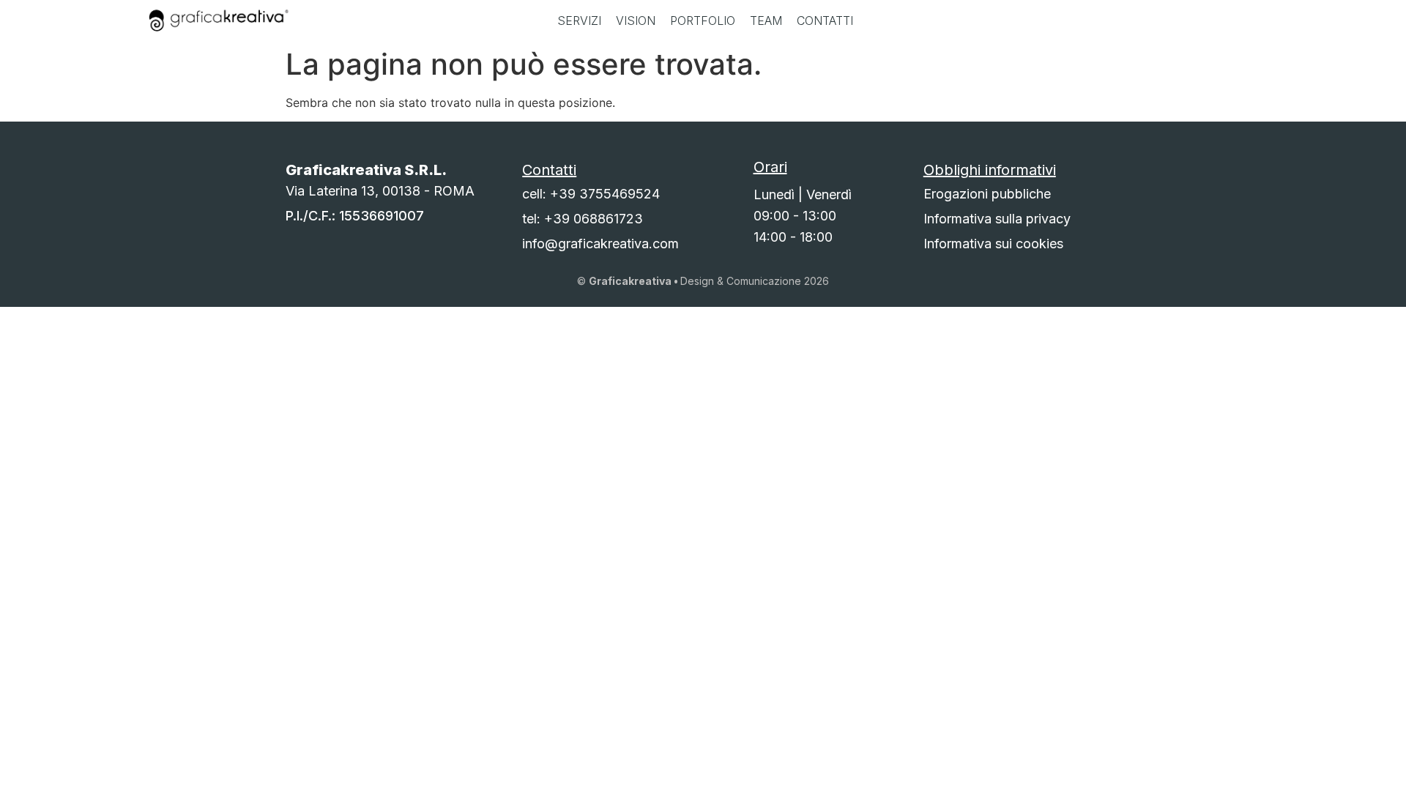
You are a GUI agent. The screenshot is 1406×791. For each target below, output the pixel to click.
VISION (635, 20)
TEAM (766, 20)
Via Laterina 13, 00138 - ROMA (380, 190)
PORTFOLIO (702, 20)
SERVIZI (579, 20)
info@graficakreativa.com (600, 243)
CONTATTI (825, 20)
